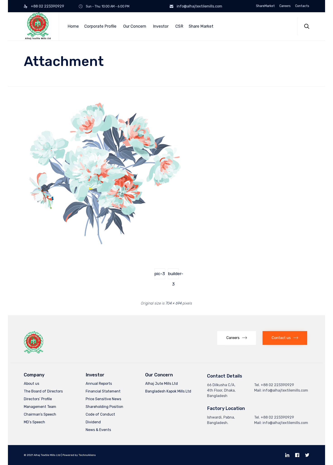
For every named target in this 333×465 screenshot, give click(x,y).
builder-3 (173, 275)
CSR (179, 26)
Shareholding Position (104, 406)
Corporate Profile (100, 26)
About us (31, 383)
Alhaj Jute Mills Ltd (161, 383)
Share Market (201, 26)
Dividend (93, 422)
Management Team (40, 406)
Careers (285, 6)
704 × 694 (174, 303)
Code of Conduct (100, 414)
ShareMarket (265, 6)
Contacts (302, 6)
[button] (236, 338)
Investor (161, 26)
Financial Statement (103, 391)
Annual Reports (99, 383)
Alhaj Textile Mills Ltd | (48, 455)
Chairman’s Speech (40, 414)
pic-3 (159, 273)
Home (73, 26)
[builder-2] (103, 252)
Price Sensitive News (103, 399)
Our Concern (134, 26)
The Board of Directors (43, 391)
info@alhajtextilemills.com (199, 6)
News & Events (98, 430)
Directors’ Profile (38, 399)
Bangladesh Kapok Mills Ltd (168, 391)
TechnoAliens (87, 455)
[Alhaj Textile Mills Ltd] (38, 26)
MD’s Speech (34, 422)
